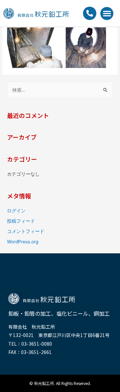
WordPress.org (22, 241)
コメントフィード (25, 231)
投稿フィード (21, 221)
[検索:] (60, 90)
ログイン (16, 210)
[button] (107, 13)
